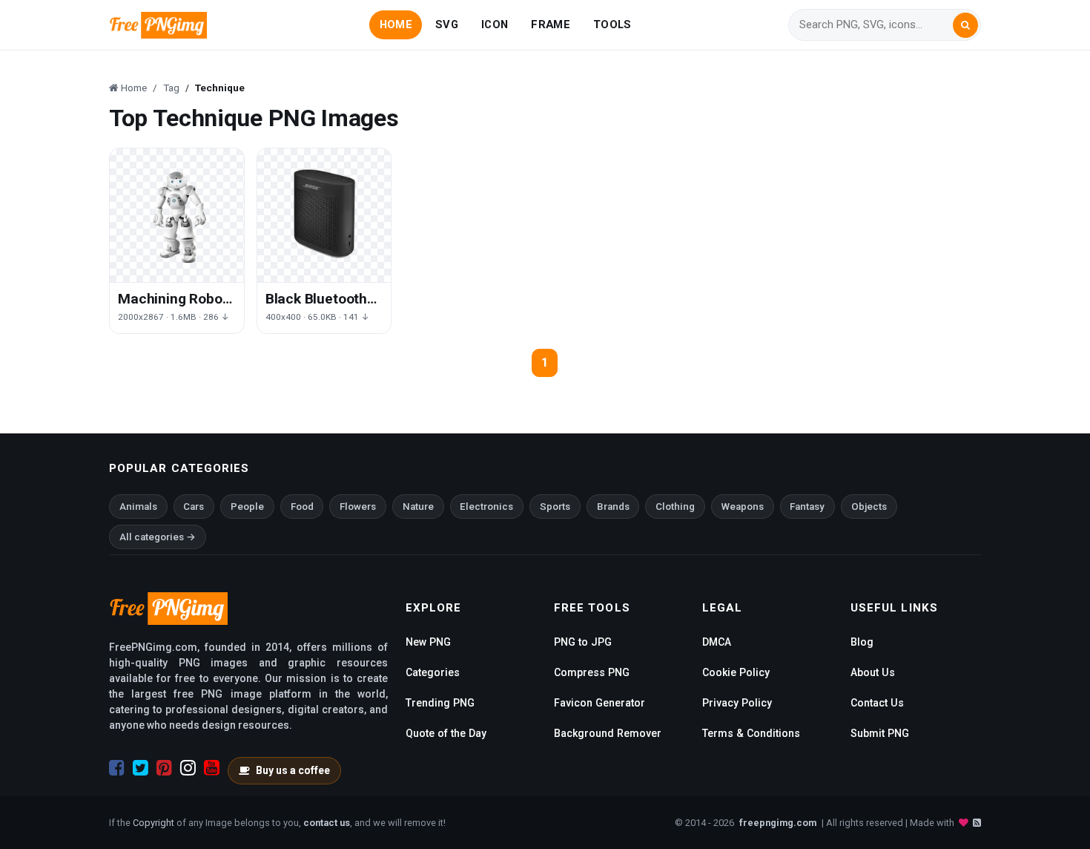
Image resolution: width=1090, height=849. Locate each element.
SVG (446, 24)
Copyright (153, 822)
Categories (433, 672)
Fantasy (807, 506)
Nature (418, 506)
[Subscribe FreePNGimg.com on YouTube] (211, 768)
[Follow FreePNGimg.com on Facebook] (117, 768)
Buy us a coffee (293, 770)
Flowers (358, 506)
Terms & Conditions (751, 733)
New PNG (428, 642)
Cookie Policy (736, 672)
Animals (138, 506)
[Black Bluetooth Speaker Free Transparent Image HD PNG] (324, 215)
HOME (396, 24)
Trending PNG (440, 703)
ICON (494, 24)
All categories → (157, 536)
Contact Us (877, 703)
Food (302, 506)
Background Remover (607, 733)
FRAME (550, 24)
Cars (193, 506)
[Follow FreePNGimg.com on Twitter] (140, 768)
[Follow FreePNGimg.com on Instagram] (188, 768)
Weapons (742, 506)
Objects (869, 506)
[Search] (965, 25)
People (247, 506)
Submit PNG (879, 733)
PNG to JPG (583, 642)
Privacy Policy (737, 703)
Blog (861, 642)
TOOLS (612, 24)
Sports (555, 506)
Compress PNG (592, 672)
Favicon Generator (599, 703)
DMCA (716, 642)
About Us (872, 672)
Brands (613, 506)
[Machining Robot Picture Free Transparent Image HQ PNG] (177, 215)
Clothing (675, 506)
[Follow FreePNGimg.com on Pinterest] (164, 768)
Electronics (486, 506)
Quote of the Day (446, 733)
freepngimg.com (777, 822)
